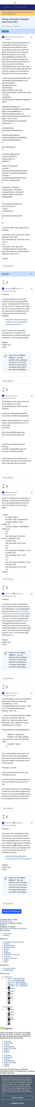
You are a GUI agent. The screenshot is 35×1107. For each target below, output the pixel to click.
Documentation (9, 946)
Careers (7, 1050)
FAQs (6, 962)
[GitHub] (9, 1001)
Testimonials (8, 970)
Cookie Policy (21, 1088)
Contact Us (8, 977)
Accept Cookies (17, 1098)
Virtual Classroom (10, 958)
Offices (6, 1052)
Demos (6, 944)
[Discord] (9, 1003)
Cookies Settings (17, 1103)
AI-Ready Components (18, 928)
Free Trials (7, 934)
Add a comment (8, 266)
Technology (8, 1043)
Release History (9, 947)
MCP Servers (5, 928)
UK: (16, 980)
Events (6, 960)
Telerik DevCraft (6, 921)
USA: (16, 979)
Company (7, 1041)
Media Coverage (10, 1048)
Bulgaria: (17, 984)
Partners (7, 956)
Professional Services (12, 954)
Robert (7, 37)
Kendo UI (3, 925)
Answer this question (11, 911)
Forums (6, 949)
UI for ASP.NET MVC (20, 7)
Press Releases (9, 1047)
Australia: (18, 986)
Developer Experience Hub (14, 942)
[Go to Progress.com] (6, 1029)
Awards (6, 1045)
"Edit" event (13, 633)
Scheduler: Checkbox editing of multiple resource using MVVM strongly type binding (17, 322)
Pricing (6, 935)
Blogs (6, 951)
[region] (17, 1091)
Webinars (7, 953)
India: (16, 982)
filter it (11, 635)
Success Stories (10, 968)
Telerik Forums (7, 7)
